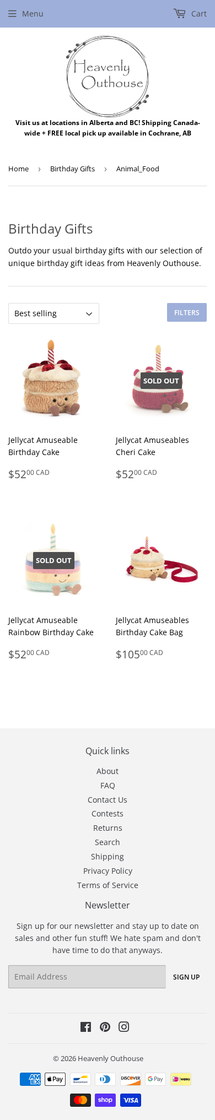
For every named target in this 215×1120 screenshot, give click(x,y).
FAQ (107, 785)
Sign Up (186, 977)
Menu (33, 13)
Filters (187, 312)
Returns (107, 828)
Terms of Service (107, 885)
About (107, 771)
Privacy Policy (107, 870)
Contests (107, 813)
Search (107, 842)
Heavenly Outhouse (110, 1058)
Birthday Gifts (72, 169)
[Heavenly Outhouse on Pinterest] (105, 1028)
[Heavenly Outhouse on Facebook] (86, 1028)
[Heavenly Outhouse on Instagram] (124, 1028)
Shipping (107, 856)
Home (18, 169)
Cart (198, 13)
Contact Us (107, 799)
